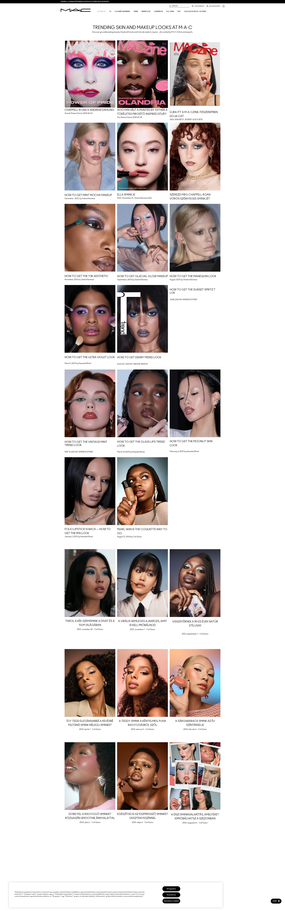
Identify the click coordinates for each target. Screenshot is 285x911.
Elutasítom (171, 895)
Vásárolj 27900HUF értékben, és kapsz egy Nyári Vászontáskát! (85, 1)
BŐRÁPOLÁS (146, 11)
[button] (276, 901)
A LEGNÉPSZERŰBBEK (122, 11)
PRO (179, 11)
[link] (142, 24)
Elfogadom (171, 889)
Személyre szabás (171, 901)
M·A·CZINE (170, 11)
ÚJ (110, 11)
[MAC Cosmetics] (76, 10)
